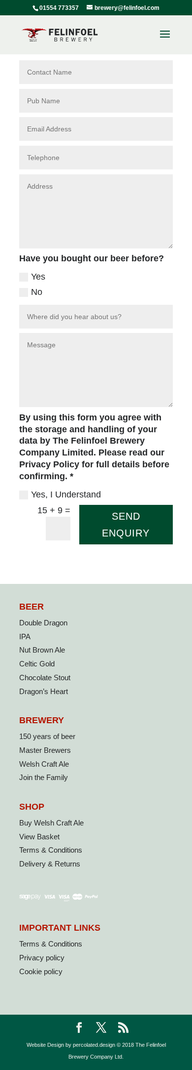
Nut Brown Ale (42, 650)
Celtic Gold (37, 663)
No (36, 292)
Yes (38, 277)
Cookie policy (41, 971)
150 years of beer (47, 736)
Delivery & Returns (49, 864)
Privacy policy (41, 957)
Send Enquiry (126, 524)
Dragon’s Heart (43, 691)
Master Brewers (45, 750)
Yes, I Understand (66, 494)
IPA (25, 636)
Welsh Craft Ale (44, 764)
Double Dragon (43, 622)
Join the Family (43, 777)
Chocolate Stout (44, 677)
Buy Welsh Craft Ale (51, 823)
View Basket (39, 836)
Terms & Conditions (50, 850)
